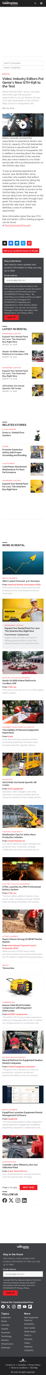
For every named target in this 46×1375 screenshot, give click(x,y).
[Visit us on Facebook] (4, 1200)
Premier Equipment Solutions (21, 1067)
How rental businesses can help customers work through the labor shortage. (21, 1175)
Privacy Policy (27, 313)
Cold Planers (8, 463)
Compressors (8, 1002)
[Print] (4, 243)
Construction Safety (12, 832)
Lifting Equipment (10, 936)
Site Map (34, 1368)
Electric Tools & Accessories (16, 678)
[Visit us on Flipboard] (30, 1306)
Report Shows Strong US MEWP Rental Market (22, 940)
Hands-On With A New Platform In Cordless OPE (15, 352)
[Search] (35, 3)
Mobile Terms (10, 313)
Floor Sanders (9, 429)
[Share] (10, 243)
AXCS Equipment (15, 789)
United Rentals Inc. (16, 841)
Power (5, 446)
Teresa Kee (8, 968)
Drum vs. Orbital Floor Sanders (13, 434)
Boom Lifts (7, 779)
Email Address (11, 275)
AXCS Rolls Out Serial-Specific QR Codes (13, 387)
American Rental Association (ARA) (23, 585)
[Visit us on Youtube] (24, 1306)
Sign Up (11, 317)
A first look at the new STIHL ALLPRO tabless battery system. (23, 691)
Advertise (22, 1365)
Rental (6, 74)
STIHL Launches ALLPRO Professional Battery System (21, 888)
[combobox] (23, 63)
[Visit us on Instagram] (18, 1200)
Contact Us (10, 1365)
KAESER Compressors (17, 1014)
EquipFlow (12, 1119)
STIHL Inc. (12, 687)
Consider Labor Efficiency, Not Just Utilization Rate (20, 1166)
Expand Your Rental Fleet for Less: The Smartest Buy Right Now (15, 339)
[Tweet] (23, 243)
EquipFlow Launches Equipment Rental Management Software (22, 1113)
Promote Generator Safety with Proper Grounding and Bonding (14, 452)
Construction (9, 1162)
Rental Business (9, 578)
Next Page (28, 1187)
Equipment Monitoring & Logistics (18, 727)
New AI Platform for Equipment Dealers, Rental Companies (22, 1061)
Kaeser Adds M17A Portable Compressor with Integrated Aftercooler (16, 1008)
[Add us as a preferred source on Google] (29, 243)
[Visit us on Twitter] (11, 1200)
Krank (10, 736)
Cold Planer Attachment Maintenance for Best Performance (14, 469)
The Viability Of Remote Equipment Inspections (20, 731)
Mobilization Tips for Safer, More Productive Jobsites (19, 836)
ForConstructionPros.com (18, 225)
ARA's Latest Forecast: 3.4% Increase (21, 581)
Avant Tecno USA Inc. (17, 1171)
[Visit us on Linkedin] (24, 1200)
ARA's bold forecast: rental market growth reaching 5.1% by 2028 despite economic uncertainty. (21, 590)
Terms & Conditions (19, 1368)
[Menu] (41, 3)
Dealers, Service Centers (13, 1057)
